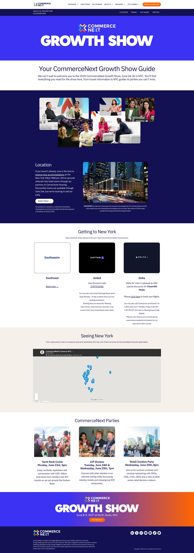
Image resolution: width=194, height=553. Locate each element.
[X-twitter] (137, 533)
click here (135, 296)
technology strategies (55, 544)
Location (124, 12)
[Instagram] (141, 533)
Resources (119, 4)
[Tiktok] (155, 533)
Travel (134, 12)
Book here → (52, 286)
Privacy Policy (157, 549)
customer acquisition (84, 542)
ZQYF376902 (97, 286)
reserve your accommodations (49, 174)
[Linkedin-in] (132, 533)
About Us (107, 4)
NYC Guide (144, 12)
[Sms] (159, 533)
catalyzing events (42, 542)
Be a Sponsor (97, 4)
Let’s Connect (132, 4)
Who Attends (85, 4)
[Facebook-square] (150, 533)
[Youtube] (146, 533)
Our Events (72, 4)
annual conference (59, 542)
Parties (156, 12)
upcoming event (50, 548)
